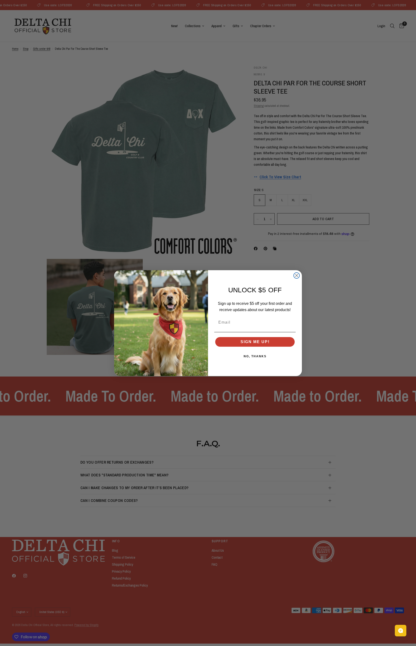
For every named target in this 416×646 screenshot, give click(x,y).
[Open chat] (400, 630)
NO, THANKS (255, 356)
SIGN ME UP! (255, 342)
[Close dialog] (296, 275)
